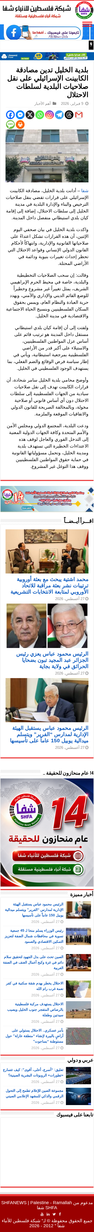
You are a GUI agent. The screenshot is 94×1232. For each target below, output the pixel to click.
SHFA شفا (47, 1207)
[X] (30, 114)
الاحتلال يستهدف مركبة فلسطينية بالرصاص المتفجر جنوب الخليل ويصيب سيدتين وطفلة (35, 1009)
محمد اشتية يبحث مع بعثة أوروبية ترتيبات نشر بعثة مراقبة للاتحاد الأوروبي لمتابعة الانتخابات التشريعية (49, 585)
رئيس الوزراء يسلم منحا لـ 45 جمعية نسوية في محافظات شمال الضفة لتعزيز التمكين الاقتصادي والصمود (34, 936)
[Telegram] (59, 114)
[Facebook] (10, 114)
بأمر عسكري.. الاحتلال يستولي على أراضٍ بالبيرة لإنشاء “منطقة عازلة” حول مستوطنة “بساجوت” (34, 1035)
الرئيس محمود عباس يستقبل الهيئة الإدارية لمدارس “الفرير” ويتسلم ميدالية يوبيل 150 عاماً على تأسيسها (49, 734)
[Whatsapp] (39, 114)
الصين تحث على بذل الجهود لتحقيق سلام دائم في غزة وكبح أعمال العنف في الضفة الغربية (33, 962)
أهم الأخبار (42, 103)
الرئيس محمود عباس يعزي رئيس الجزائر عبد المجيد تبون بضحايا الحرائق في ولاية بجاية (52, 660)
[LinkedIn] (48, 1214)
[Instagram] (49, 114)
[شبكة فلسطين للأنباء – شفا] (47, 9)
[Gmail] (78, 114)
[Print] (20, 124)
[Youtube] (42, 1214)
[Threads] (69, 114)
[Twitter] (54, 1214)
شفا (84, 190)
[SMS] (10, 124)
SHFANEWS (14, 1202)
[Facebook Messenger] (20, 114)
